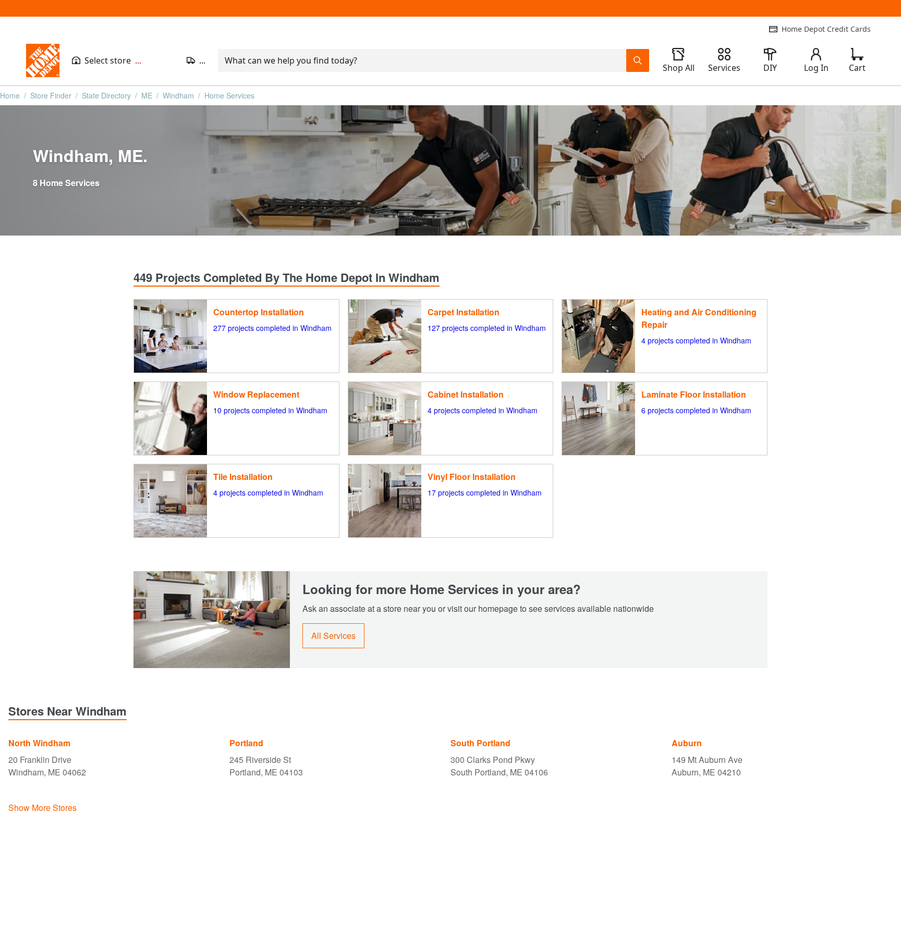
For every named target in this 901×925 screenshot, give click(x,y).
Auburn (687, 743)
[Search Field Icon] (637, 60)
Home (10, 95)
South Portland (480, 743)
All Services (333, 636)
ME (146, 95)
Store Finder (50, 95)
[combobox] (422, 60)
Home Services (229, 95)
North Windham (39, 743)
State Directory (106, 95)
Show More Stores (42, 807)
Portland (246, 743)
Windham (178, 95)
